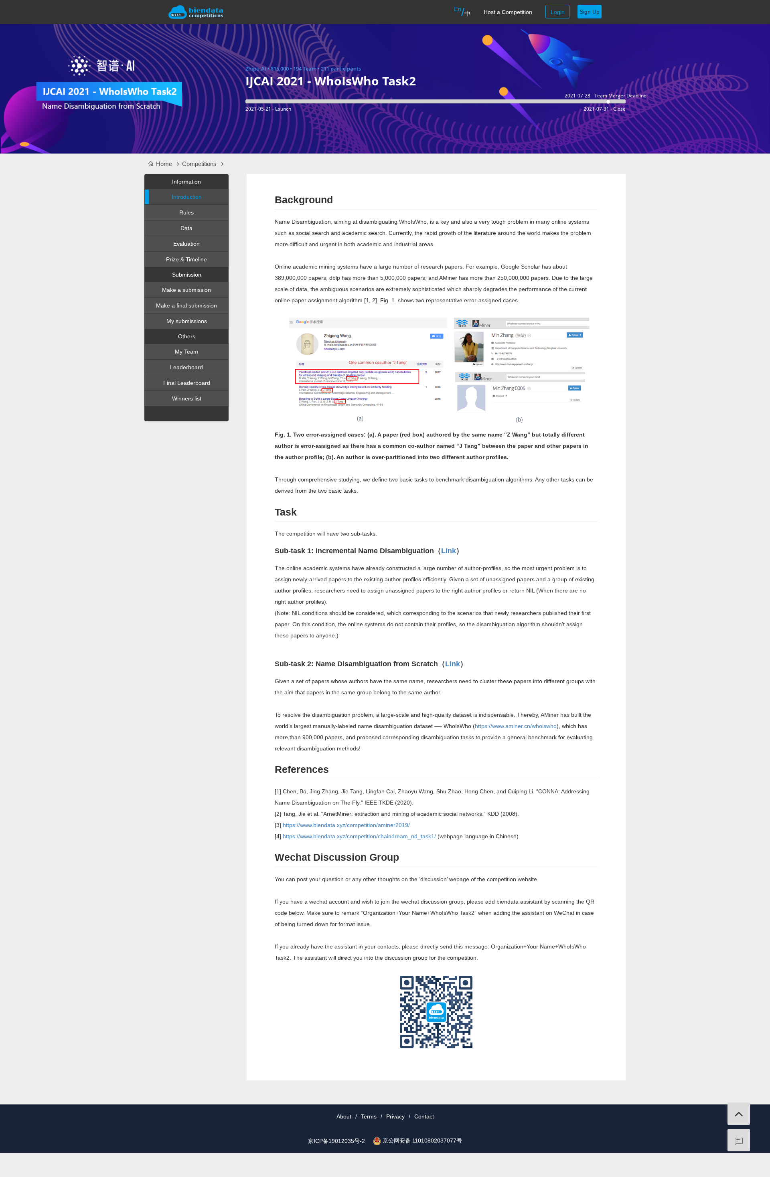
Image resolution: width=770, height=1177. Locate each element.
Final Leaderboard (186, 383)
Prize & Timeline (186, 259)
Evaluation (186, 244)
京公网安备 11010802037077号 (422, 1140)
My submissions (186, 321)
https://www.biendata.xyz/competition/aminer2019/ (346, 825)
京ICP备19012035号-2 (336, 1141)
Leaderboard (186, 367)
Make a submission (186, 290)
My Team (186, 351)
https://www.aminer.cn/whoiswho (516, 726)
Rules (186, 212)
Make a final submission (186, 305)
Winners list (186, 398)
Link (448, 551)
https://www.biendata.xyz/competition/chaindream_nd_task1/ (359, 836)
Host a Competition (508, 12)
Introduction (187, 197)
